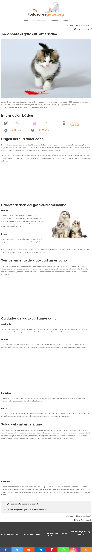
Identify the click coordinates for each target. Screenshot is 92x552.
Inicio (26, 20)
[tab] (46, 504)
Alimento (54, 20)
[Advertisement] (46, 184)
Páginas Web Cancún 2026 (57, 534)
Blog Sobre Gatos (39, 20)
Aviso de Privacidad (10, 534)
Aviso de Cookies (32, 534)
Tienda (65, 20)
